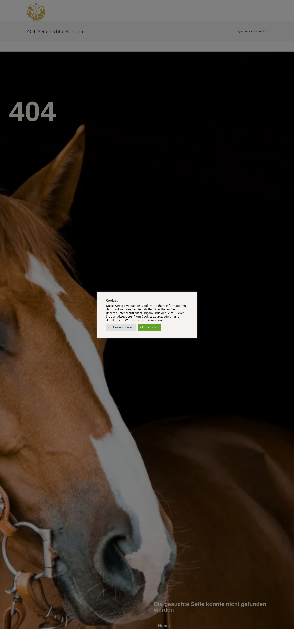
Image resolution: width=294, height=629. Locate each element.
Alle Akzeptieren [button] (149, 327)
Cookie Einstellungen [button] (120, 327)
